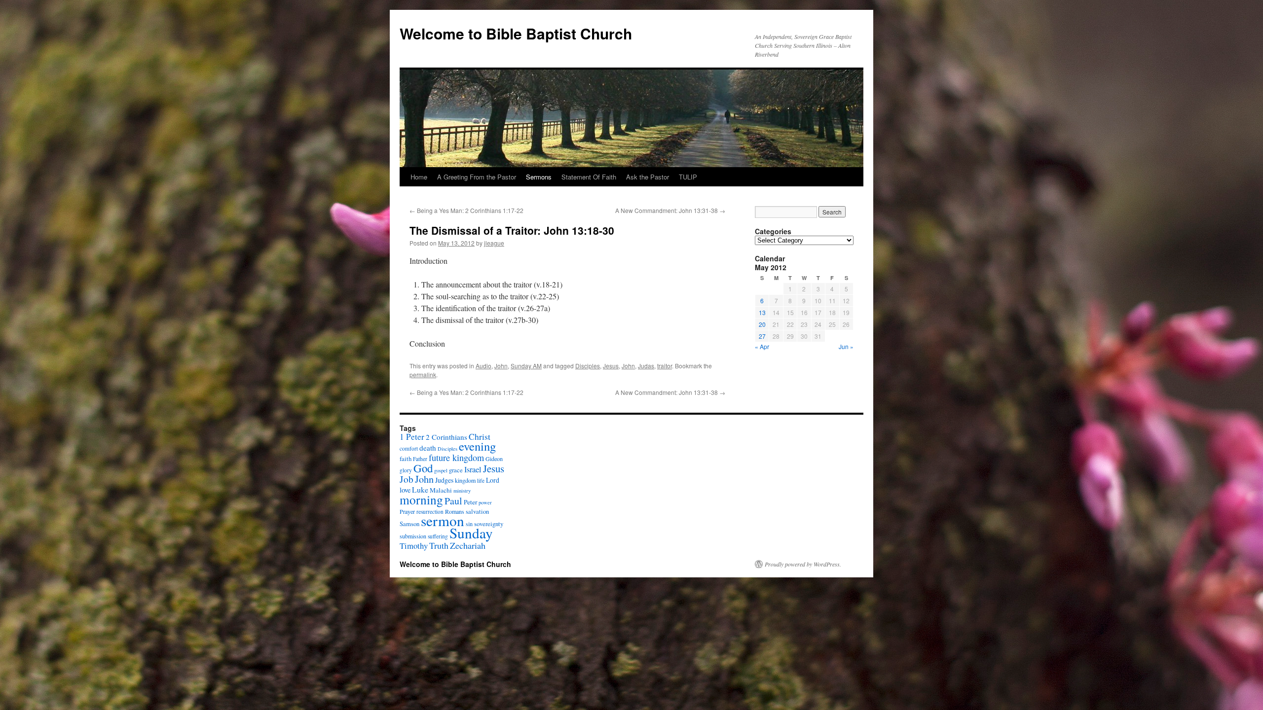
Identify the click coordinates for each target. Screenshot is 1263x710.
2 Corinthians (446, 437)
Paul (453, 500)
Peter (470, 501)
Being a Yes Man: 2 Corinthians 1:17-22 (466, 210)
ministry (462, 490)
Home (418, 176)
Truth (438, 545)
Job (406, 479)
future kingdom (456, 457)
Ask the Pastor (647, 176)
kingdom (465, 480)
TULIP (688, 176)
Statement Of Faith (588, 176)
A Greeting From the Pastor (476, 176)
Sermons (539, 176)
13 (762, 312)
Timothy (414, 545)
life (480, 480)
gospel (440, 470)
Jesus (611, 365)
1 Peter (412, 436)
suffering (438, 536)
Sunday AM (526, 365)
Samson (409, 524)
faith (405, 459)
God (423, 468)
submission (413, 536)
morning (421, 499)
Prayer (407, 511)
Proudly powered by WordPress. (803, 564)
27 (762, 336)
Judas (646, 365)
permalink (422, 374)
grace (456, 470)
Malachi (441, 490)
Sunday (471, 532)
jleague (494, 243)
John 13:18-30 (579, 230)
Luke (420, 490)
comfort (409, 448)
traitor (664, 365)
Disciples (587, 365)
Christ (479, 436)
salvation (477, 511)
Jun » (846, 346)
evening (477, 446)
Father (420, 458)
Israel (473, 469)
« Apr (762, 346)
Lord (492, 480)
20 (762, 324)
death (427, 448)
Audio (483, 365)
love (405, 490)
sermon (442, 520)
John (501, 365)
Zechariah (467, 545)
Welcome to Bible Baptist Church (516, 33)
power (485, 502)
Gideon (494, 458)
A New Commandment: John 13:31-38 (670, 210)
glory (406, 470)
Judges (444, 480)
